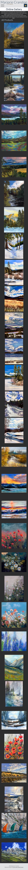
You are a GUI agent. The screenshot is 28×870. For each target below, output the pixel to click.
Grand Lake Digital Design (18, 867)
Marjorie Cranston (14, 2)
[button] (25, 5)
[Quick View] (14, 35)
